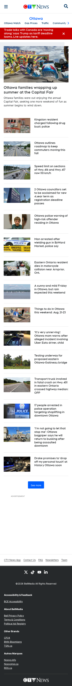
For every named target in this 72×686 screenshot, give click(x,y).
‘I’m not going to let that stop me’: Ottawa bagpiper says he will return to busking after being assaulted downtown (50, 437)
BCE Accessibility (13, 601)
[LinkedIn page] (46, 572)
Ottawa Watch (12, 23)
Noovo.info (10, 659)
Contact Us (29, 559)
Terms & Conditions (14, 619)
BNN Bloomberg (13, 641)
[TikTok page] (33, 572)
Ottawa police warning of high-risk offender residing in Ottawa (51, 219)
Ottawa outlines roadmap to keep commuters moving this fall (49, 148)
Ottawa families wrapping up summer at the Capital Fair (30, 89)
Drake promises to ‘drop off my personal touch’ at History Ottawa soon (50, 462)
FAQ (40, 559)
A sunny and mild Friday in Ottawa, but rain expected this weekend (50, 289)
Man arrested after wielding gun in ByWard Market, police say (49, 243)
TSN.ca (8, 645)
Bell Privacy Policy (14, 615)
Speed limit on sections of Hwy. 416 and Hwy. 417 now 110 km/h (49, 170)
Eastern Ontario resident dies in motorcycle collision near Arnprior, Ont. (51, 267)
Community (59, 23)
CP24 (7, 637)
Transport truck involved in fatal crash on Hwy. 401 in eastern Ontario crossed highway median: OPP (51, 385)
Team (64, 559)
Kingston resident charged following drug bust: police (49, 123)
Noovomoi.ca (11, 663)
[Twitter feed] (26, 572)
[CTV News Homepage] (36, 7)
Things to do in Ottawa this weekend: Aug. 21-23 (50, 310)
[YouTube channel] (39, 572)
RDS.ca (8, 667)
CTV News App (12, 559)
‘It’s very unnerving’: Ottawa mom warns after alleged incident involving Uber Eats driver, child (51, 337)
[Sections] (6, 6)
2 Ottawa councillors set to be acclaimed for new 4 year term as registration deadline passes (50, 196)
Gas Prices (31, 23)
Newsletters (52, 559)
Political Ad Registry (15, 623)
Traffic (45, 23)
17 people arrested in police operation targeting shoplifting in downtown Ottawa (49, 410)
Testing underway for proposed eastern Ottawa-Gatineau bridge (50, 359)
